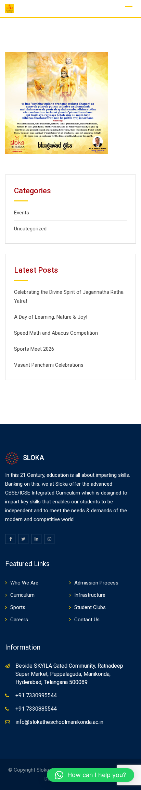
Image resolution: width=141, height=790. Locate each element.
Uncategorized (30, 229)
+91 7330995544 (36, 695)
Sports (17, 607)
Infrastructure (89, 595)
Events (21, 213)
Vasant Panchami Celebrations (49, 365)
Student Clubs (90, 607)
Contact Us (87, 620)
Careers (19, 620)
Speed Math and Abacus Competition (56, 333)
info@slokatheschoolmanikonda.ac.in (59, 722)
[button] (90, 775)
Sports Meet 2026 (34, 349)
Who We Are (24, 583)
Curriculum (22, 595)
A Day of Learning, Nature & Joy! (50, 317)
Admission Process (96, 583)
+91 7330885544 (36, 708)
